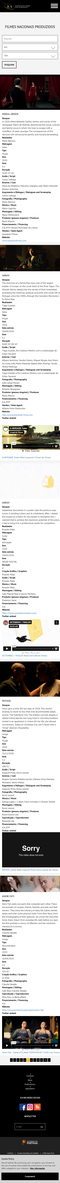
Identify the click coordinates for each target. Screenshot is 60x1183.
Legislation (30, 1088)
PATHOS (6, 700)
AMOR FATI (8, 896)
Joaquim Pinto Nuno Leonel (35, 869)
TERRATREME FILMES (39, 1052)
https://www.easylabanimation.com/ (19, 613)
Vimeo (48, 457)
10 (45, 1060)
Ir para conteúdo (52, 1)
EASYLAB (33, 655)
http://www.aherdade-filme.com (17, 414)
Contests (30, 1076)
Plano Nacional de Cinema (28, 1153)
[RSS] (37, 1107)
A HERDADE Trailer (11, 457)
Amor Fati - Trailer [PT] (12, 1052)
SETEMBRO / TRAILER (12, 655)
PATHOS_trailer (9, 869)
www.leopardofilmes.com (14, 240)
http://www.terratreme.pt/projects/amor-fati (23, 1010)
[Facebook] (22, 1107)
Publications (30, 1084)
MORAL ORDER (10, 114)
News (30, 1080)
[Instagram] (30, 1107)
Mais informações (37, 1168)
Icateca (10, 1153)
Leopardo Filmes (33, 457)
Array (5, 275)
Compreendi (30, 1176)
